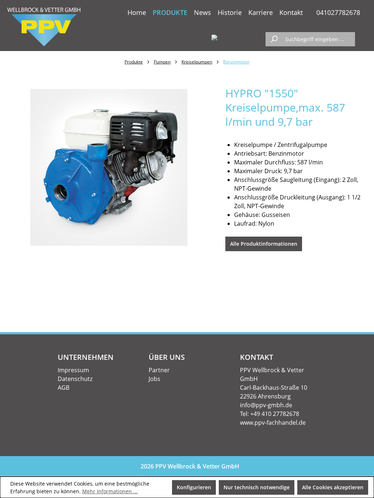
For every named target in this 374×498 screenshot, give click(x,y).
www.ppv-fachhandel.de (273, 423)
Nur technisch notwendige (257, 487)
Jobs (154, 379)
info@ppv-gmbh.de (266, 405)
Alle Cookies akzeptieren (332, 487)
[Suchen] (274, 39)
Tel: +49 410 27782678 (269, 414)
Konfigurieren (194, 487)
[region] (109, 167)
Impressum (73, 370)
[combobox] (318, 39)
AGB (63, 388)
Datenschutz (75, 379)
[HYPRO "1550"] (109, 167)
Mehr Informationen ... (110, 491)
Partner (159, 370)
